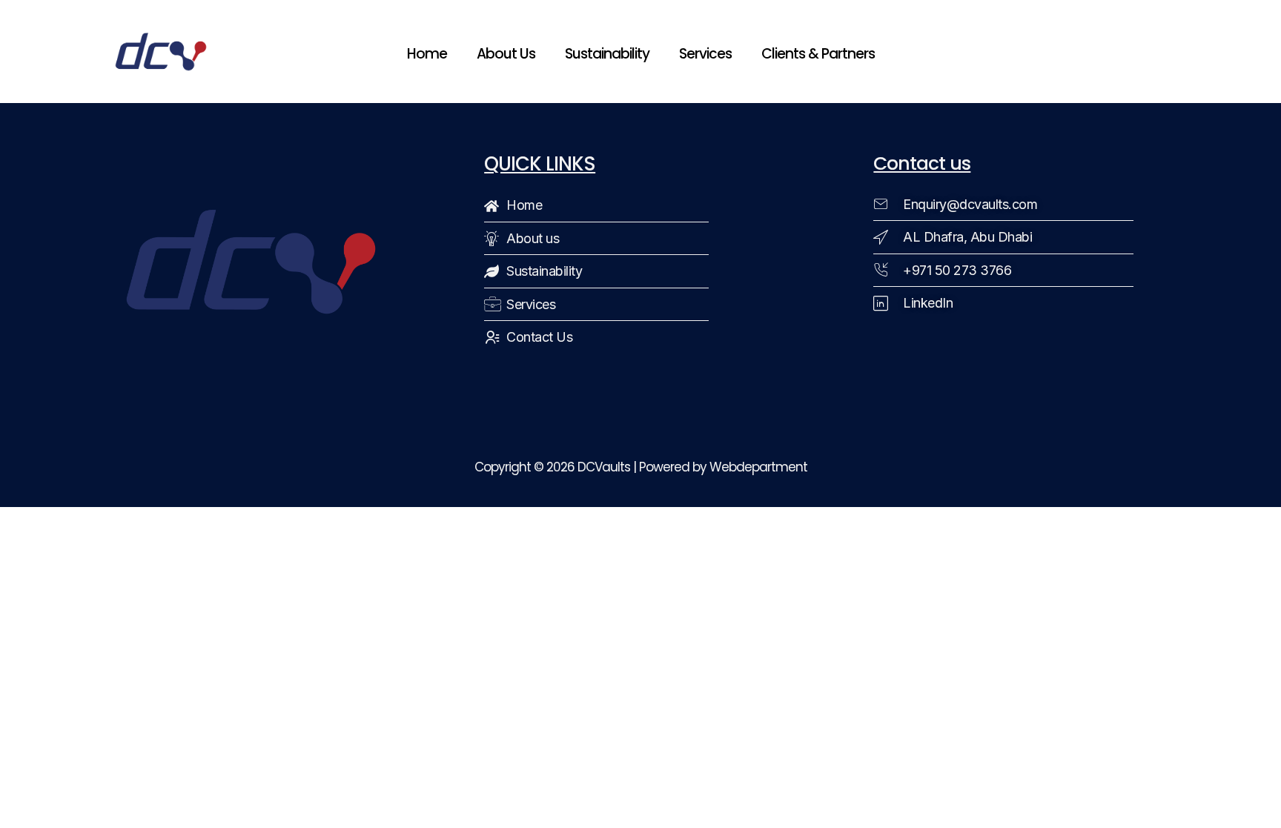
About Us (506, 54)
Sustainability (607, 54)
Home (427, 54)
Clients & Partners (818, 54)
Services (705, 54)
